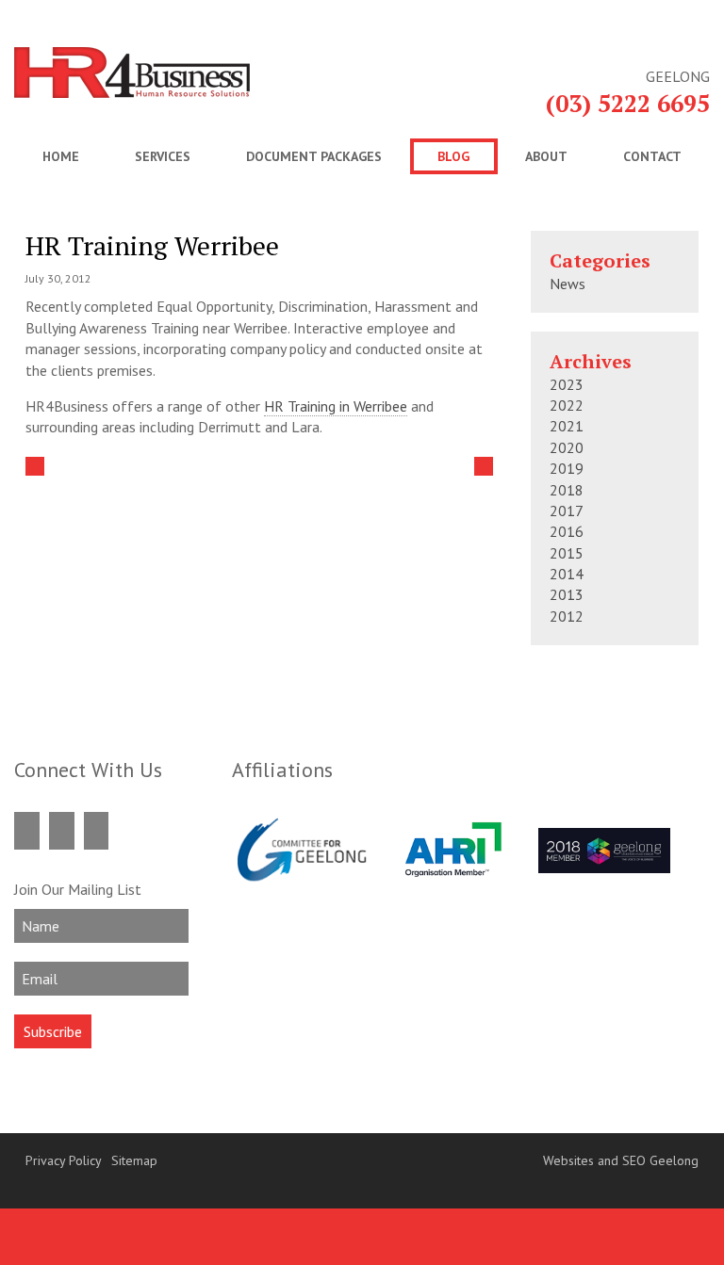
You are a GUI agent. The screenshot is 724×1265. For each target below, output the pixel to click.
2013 (567, 594)
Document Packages (314, 156)
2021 (567, 425)
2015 (567, 552)
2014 (567, 573)
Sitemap (134, 1160)
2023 (567, 384)
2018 (567, 489)
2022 (567, 405)
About (546, 156)
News (567, 283)
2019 (567, 468)
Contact (652, 156)
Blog (453, 156)
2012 (567, 616)
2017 (567, 510)
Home (60, 156)
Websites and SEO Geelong (621, 1160)
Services (162, 156)
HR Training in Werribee (335, 406)
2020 (567, 447)
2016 (567, 531)
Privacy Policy (63, 1160)
